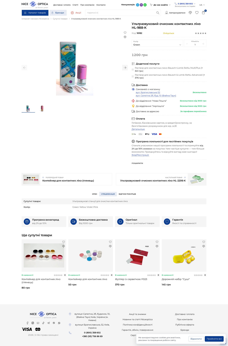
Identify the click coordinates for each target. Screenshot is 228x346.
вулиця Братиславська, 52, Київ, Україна (92, 326)
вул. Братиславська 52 (148, 92)
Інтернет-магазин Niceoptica (35, 19)
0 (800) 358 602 (92, 332)
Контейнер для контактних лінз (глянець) (41, 281)
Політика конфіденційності (137, 324)
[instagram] (33, 322)
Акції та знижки (137, 314)
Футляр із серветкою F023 (131, 279)
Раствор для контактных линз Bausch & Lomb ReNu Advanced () (170, 76)
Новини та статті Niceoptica (138, 319)
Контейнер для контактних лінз (87, 279)
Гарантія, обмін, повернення (137, 330)
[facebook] (27, 322)
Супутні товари (60, 19)
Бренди (59, 12)
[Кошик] (203, 12)
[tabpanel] (44, 266)
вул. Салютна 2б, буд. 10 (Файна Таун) (156, 95)
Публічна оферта (184, 324)
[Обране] (196, 12)
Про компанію (185, 319)
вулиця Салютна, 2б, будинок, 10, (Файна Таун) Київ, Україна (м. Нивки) (92, 317)
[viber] (141, 4)
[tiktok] (43, 322)
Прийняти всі (214, 339)
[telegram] (137, 4)
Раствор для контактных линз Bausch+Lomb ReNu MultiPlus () (169, 69)
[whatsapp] (145, 4)
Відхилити (196, 339)
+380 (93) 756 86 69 (92, 336)
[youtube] (38, 322)
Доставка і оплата (184, 314)
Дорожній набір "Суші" (176, 279)
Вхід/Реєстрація (140, 155)
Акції (78, 12)
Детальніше (138, 129)
